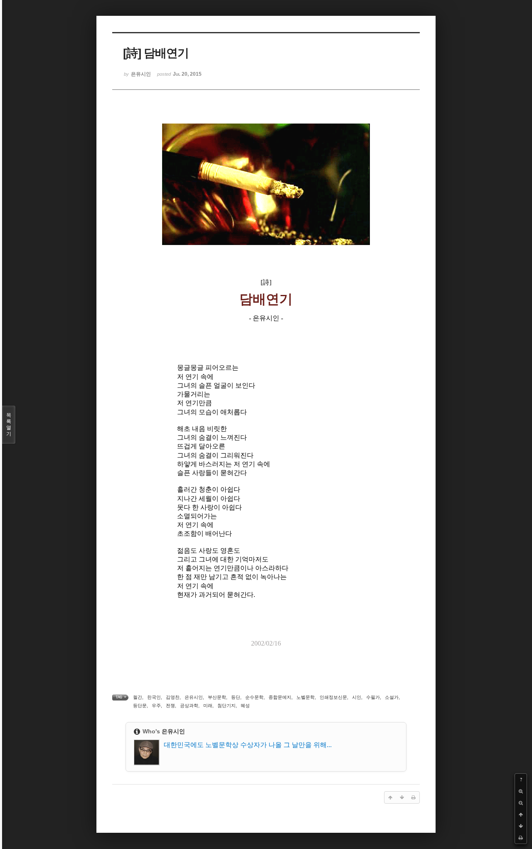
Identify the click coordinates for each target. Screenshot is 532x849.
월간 (137, 697)
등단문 (140, 705)
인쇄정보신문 (333, 697)
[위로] (521, 814)
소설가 (392, 697)
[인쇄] (521, 838)
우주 (156, 705)
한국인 (154, 697)
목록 (8, 424)
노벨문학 (305, 697)
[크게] (521, 791)
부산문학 (217, 697)
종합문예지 (279, 697)
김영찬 (173, 697)
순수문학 (254, 697)
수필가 (373, 697)
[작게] (521, 803)
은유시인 (194, 697)
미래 (207, 705)
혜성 (245, 705)
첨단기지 (226, 705)
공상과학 (189, 705)
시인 (356, 697)
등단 (235, 697)
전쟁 (170, 705)
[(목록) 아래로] (521, 826)
